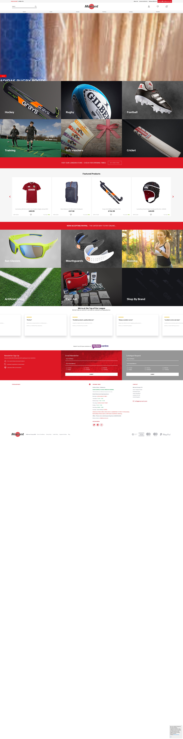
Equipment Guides (63, 434)
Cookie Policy (55, 434)
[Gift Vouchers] (91, 138)
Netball (105, 368)
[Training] (30, 138)
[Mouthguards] (91, 248)
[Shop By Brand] (152, 286)
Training (105, 369)
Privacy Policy (48, 434)
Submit (91, 374)
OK (170, 736)
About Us (136, 1)
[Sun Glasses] (30, 248)
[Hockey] (30, 100)
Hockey (87, 368)
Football (87, 369)
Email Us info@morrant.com (164, 1)
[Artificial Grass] (30, 286)
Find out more (176, 734)
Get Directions (114, 162)
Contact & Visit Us (143, 1)
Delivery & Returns (153, 1)
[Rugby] (91, 100)
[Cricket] (152, 138)
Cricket (69, 368)
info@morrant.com (104, 418)
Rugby (69, 369)
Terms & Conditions (41, 434)
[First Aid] (91, 286)
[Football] (152, 100)
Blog (69, 434)
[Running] (152, 248)
